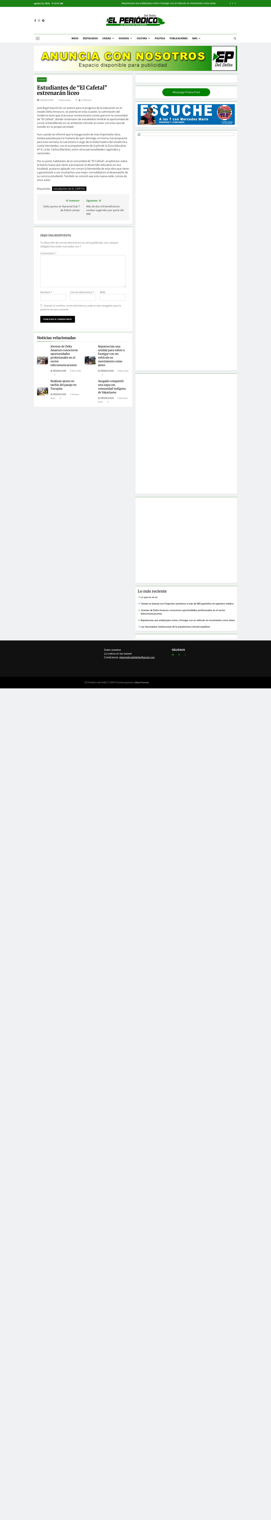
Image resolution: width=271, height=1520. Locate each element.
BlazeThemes (142, 682)
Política (160, 38)
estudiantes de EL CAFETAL (69, 188)
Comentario (48, 253)
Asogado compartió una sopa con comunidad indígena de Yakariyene (112, 386)
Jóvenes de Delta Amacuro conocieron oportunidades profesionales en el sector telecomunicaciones (64, 356)
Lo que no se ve (207, 3)
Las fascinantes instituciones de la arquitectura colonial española (175, 626)
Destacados (90, 38)
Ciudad (106, 38)
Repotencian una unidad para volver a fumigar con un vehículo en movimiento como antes (111, 356)
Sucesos (124, 38)
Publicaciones (179, 38)
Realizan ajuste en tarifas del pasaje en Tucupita (63, 384)
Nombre (46, 292)
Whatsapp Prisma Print (186, 92)
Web (102, 292)
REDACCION (46, 100)
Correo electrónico (82, 292)
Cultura (142, 38)
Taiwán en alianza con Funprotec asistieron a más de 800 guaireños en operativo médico (187, 603)
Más (194, 38)
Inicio (75, 38)
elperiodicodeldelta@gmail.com (137, 657)
